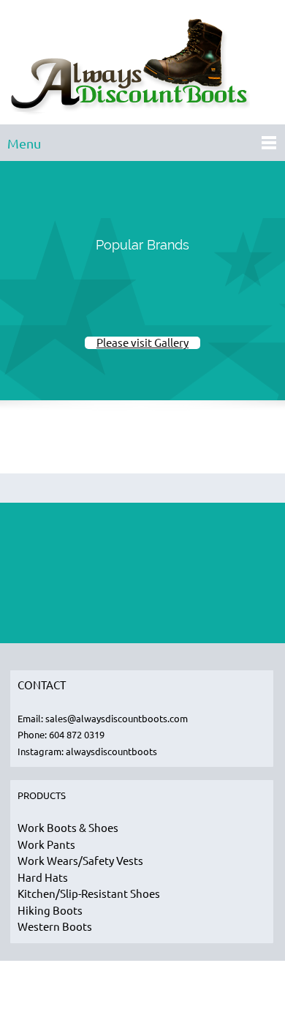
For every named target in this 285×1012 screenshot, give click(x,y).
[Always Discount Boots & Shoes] (142, 66)
